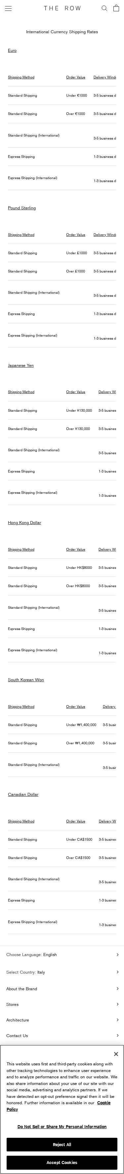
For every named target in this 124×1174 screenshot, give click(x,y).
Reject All (62, 1144)
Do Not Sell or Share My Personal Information (62, 1126)
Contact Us (17, 1035)
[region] (62, 1109)
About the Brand (21, 988)
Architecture (17, 1019)
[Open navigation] (8, 8)
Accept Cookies (62, 1162)
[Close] (116, 1054)
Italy (40, 972)
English (49, 954)
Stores (12, 1004)
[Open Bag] (116, 8)
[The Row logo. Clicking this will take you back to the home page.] (62, 8)
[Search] (104, 8)
